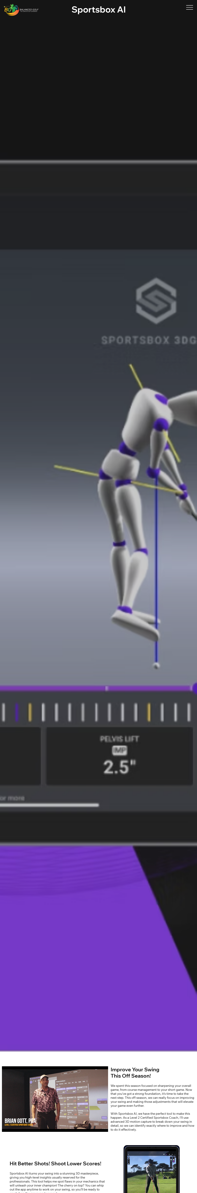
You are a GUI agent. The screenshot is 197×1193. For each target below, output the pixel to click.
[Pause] (4, 1128)
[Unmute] (8, 1128)
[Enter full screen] (105, 1128)
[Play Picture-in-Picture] (101, 1128)
